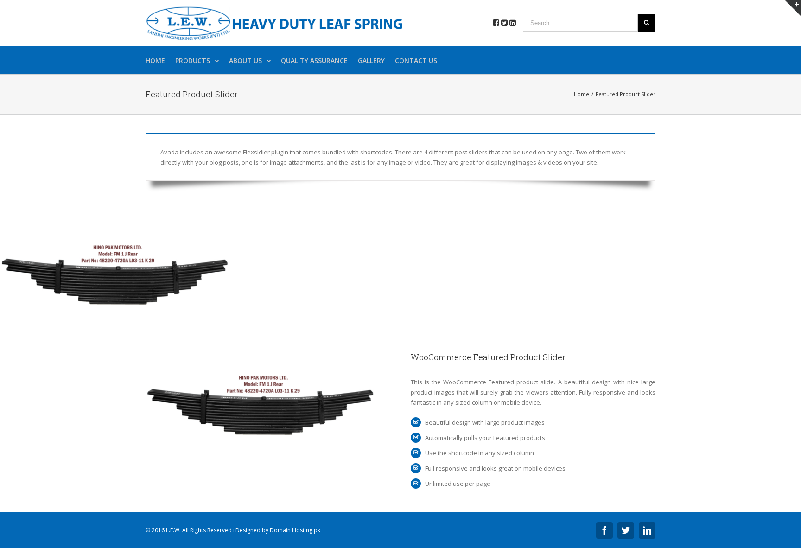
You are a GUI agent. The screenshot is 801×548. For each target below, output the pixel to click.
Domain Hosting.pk (295, 530)
